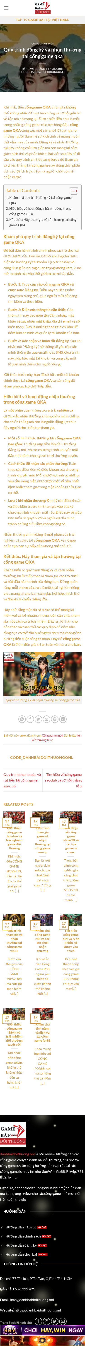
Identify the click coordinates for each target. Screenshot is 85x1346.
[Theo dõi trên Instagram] (46, 1321)
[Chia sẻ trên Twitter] (38, 719)
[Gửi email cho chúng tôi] (63, 1321)
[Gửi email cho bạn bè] (46, 719)
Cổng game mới (42, 43)
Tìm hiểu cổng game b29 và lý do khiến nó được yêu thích (71, 940)
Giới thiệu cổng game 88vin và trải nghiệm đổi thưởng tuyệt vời (14, 1034)
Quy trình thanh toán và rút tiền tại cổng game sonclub (22, 780)
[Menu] (6, 7)
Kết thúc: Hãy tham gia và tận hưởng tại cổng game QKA (42, 222)
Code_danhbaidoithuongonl (42, 71)
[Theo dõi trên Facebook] (38, 1321)
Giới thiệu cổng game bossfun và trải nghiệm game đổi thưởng (14, 838)
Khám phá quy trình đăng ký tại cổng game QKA (40, 200)
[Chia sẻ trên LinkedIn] (63, 719)
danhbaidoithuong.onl (17, 1154)
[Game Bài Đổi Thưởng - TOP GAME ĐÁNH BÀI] (42, 8)
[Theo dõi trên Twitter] (54, 1321)
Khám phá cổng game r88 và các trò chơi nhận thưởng (42, 940)
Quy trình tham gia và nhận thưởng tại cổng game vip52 (14, 940)
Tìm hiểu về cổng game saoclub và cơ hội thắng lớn (63, 780)
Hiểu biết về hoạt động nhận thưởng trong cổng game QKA (40, 211)
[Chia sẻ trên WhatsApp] (22, 719)
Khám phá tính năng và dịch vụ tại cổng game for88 (42, 1032)
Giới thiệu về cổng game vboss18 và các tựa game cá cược (71, 840)
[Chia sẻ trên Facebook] (30, 719)
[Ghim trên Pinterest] (54, 719)
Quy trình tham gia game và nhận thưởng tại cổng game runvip (42, 840)
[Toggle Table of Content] (72, 191)
